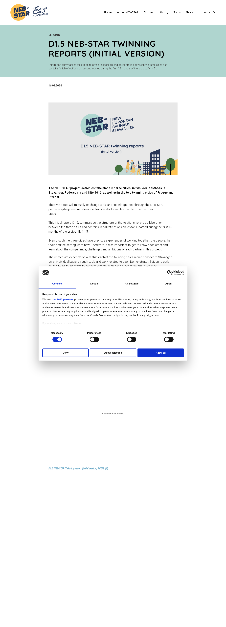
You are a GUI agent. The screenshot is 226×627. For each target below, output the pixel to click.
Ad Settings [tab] (131, 283)
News (189, 12)
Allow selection (113, 352)
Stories (148, 12)
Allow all (161, 352)
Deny (65, 352)
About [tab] (169, 283)
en (214, 12)
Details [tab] (94, 283)
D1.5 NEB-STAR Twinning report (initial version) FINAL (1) (78, 468)
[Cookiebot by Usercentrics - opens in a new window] (169, 272)
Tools (177, 12)
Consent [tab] (57, 283)
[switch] (94, 339)
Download (117, 468)
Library (163, 12)
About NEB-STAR (127, 12)
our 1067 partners (63, 299)
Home (108, 12)
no (205, 12)
